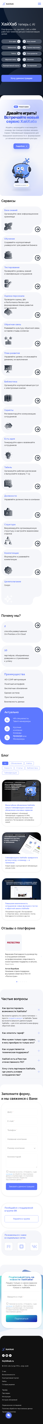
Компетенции (11, 553)
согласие (9, 1174)
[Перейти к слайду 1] (16, 981)
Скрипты (8, 410)
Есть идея (9, 439)
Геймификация (10, 773)
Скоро (7, 585)
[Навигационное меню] (39, 4)
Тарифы (5, 1390)
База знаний (10, 210)
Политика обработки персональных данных (17, 1408)
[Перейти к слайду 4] (22, 981)
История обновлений (9, 1400)
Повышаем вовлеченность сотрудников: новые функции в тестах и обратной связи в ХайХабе (21, 906)
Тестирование (12, 267)
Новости (8, 768)
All (5, 763)
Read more (9, 964)
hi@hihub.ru (8, 1361)
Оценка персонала (14, 296)
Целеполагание (12, 581)
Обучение (9, 239)
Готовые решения (8, 1384)
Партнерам (6, 1393)
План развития (12, 353)
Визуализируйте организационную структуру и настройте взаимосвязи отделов (21, 531)
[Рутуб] (3, 1355)
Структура (9, 524)
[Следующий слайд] (41, 956)
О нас (4, 1371)
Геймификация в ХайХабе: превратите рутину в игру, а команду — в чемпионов (21, 860)
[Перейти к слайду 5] (24, 981)
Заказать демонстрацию (21, 1186)
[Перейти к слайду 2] (18, 981)
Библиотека (32, 768)
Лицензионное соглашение (11, 1405)
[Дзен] (7, 1355)
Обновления (16, 763)
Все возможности (8, 1374)
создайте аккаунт (15, 1018)
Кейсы (29, 763)
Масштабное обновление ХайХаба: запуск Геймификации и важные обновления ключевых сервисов (20, 807)
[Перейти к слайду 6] (26, 981)
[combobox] (21, 1148)
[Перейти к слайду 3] (20, 981)
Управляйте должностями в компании (22, 499)
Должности (10, 496)
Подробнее (21, 146)
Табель (8, 467)
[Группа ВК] (10, 1355)
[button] (21, 173)
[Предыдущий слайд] (2, 956)
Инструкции (6, 1396)
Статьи (19, 768)
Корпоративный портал (10, 1378)
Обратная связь (12, 324)
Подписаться (21, 1318)
